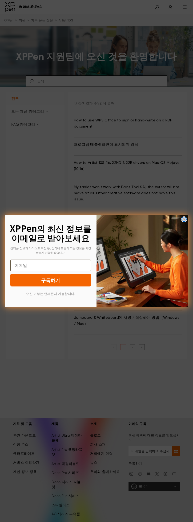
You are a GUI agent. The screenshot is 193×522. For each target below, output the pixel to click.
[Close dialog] (184, 219)
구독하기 (50, 280)
